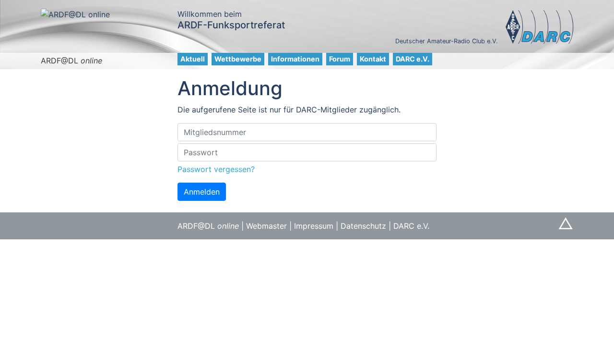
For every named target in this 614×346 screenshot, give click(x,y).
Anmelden (202, 192)
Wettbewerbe (237, 59)
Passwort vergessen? (216, 169)
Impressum (313, 226)
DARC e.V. (412, 59)
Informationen (295, 59)
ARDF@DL (71, 60)
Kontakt (373, 59)
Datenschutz (363, 226)
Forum (339, 59)
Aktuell (192, 59)
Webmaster (266, 226)
